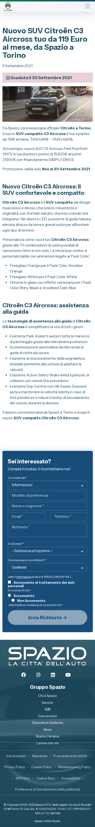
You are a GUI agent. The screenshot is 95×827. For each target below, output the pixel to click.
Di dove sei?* (16, 543)
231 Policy (22, 778)
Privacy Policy (14, 767)
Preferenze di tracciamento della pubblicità (47, 789)
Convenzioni (47, 716)
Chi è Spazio (47, 696)
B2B (47, 709)
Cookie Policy (41, 767)
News (48, 729)
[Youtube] (68, 675)
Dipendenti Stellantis (47, 723)
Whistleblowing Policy (74, 767)
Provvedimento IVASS (70, 756)
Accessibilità (70, 778)
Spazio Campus (47, 736)
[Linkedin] (53, 675)
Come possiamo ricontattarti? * (27, 560)
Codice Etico (45, 778)
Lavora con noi (47, 743)
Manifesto (40, 756)
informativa (23, 577)
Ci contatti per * (17, 478)
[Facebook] (23, 675)
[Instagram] (38, 675)
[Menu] (87, 6)
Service (47, 702)
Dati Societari (16, 756)
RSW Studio (52, 821)
